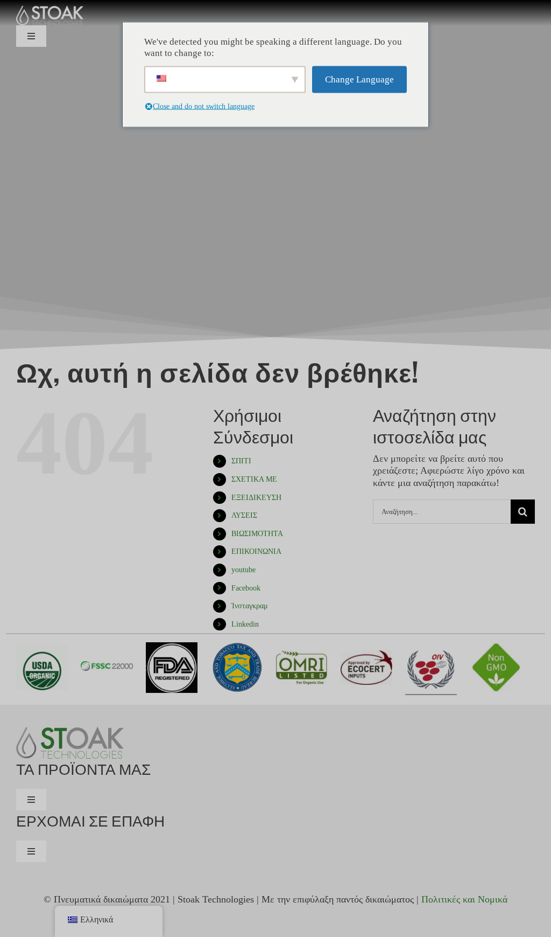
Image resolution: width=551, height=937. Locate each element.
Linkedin (245, 624)
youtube (243, 570)
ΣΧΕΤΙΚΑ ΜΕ (254, 479)
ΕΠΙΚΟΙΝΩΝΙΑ (256, 551)
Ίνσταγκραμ (249, 606)
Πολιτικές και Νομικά (464, 899)
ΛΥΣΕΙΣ (244, 515)
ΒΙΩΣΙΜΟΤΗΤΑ (257, 534)
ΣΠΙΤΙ (241, 461)
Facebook (245, 588)
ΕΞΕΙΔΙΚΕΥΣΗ (256, 498)
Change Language (359, 79)
